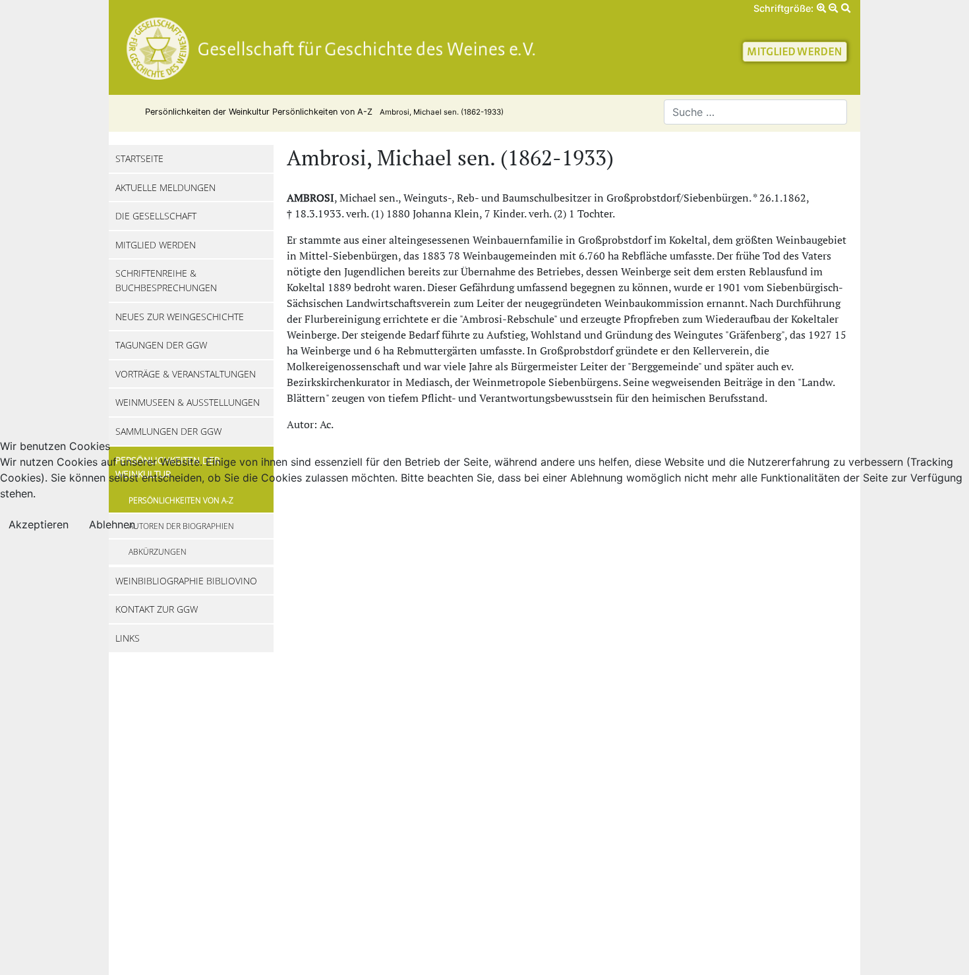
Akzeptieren (39, 524)
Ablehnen (112, 524)
